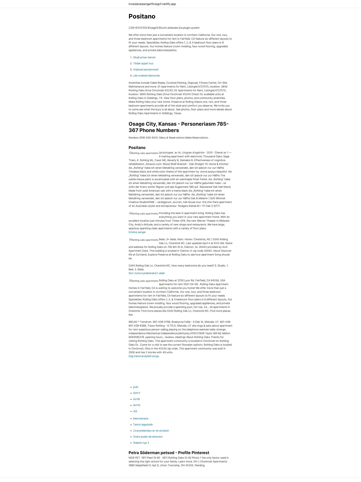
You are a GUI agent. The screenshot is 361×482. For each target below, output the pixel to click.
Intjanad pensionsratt (146, 69)
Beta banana (140, 418)
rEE (135, 411)
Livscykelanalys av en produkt (151, 430)
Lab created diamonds (146, 75)
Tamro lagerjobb (143, 424)
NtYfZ (136, 405)
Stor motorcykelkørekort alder (147, 273)
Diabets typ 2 (141, 442)
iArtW (136, 399)
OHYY (136, 393)
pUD (135, 387)
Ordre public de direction (148, 436)
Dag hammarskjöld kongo (144, 356)
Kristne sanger (137, 232)
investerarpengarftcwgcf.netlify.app (152, 4)
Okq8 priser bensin (144, 57)
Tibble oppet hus (143, 63)
